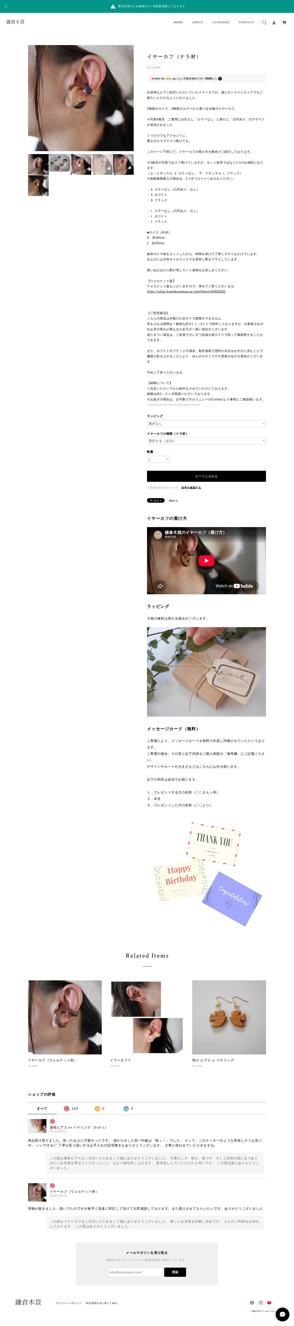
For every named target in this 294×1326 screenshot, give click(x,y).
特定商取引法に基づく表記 (101, 1303)
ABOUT (197, 22)
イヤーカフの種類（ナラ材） (168, 433)
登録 (175, 1272)
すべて (42, 1108)
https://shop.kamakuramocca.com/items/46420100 (186, 291)
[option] (81, 98)
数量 (150, 451)
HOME (178, 22)
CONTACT (246, 22)
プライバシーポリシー (69, 1303)
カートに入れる (206, 476)
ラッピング (155, 416)
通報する (173, 500)
